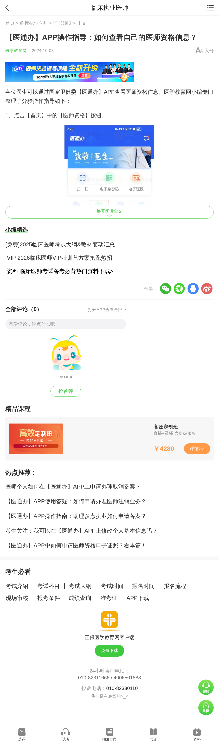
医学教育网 (16, 50)
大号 (209, 50)
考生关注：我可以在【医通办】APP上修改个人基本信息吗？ (81, 531)
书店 (153, 739)
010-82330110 (122, 688)
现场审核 (17, 598)
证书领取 (62, 23)
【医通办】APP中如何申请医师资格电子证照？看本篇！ (75, 545)
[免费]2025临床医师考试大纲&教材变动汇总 (60, 244)
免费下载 (109, 650)
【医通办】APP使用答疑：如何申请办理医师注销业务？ (75, 501)
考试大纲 (80, 586)
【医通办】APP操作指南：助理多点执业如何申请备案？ (75, 516)
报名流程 (175, 586)
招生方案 (109, 739)
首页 (10, 23)
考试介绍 (17, 586)
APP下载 (137, 598)
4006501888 (127, 677)
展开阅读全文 (109, 211)
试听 (65, 739)
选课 (21, 739)
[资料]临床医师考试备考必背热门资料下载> (59, 271)
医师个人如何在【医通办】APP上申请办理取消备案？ (73, 486)
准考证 (108, 598)
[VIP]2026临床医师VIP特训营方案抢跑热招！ (61, 258)
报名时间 (143, 586)
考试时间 (112, 586)
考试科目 (48, 586)
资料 (197, 739)
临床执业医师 (34, 23)
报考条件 (48, 598)
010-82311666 (94, 677)
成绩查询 (80, 598)
